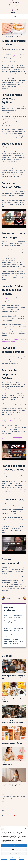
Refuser (14, 849)
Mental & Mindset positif (18, 49)
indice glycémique (7, 298)
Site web (4, 810)
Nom (3, 801)
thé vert (11, 167)
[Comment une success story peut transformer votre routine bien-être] (14, 733)
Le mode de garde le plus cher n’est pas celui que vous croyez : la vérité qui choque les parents (13, 641)
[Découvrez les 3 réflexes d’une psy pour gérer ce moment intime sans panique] (14, 711)
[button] (26, 829)
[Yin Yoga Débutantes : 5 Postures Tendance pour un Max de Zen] (14, 775)
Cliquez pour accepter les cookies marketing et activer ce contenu (14, 218)
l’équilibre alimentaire (17, 56)
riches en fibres (15, 474)
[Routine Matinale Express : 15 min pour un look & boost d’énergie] (14, 754)
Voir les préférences (14, 853)
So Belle (14, 12)
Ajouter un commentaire (8, 816)
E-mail (4, 806)
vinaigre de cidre (12, 420)
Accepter (14, 845)
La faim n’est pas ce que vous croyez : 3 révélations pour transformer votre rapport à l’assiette (14, 699)
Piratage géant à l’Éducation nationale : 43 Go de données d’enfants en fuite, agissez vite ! (12, 622)
